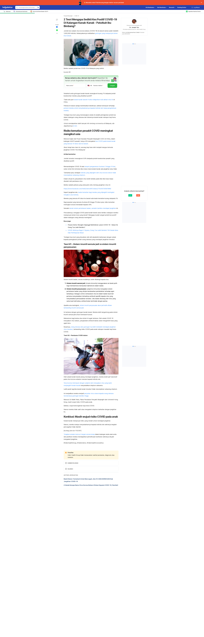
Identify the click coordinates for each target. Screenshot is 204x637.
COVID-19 (76, 15)
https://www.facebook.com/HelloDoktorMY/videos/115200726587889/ (87, 188)
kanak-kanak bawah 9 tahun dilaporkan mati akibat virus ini (93, 99)
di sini (75, 126)
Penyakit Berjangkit (68, 15)
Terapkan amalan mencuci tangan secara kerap (79, 434)
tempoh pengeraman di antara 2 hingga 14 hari (100, 166)
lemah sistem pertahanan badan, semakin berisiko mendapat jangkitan (93, 208)
